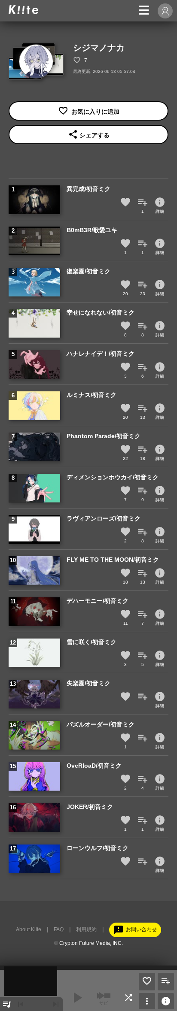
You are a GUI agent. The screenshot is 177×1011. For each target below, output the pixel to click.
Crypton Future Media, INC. (91, 943)
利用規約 (86, 929)
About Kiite (28, 929)
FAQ (59, 929)
